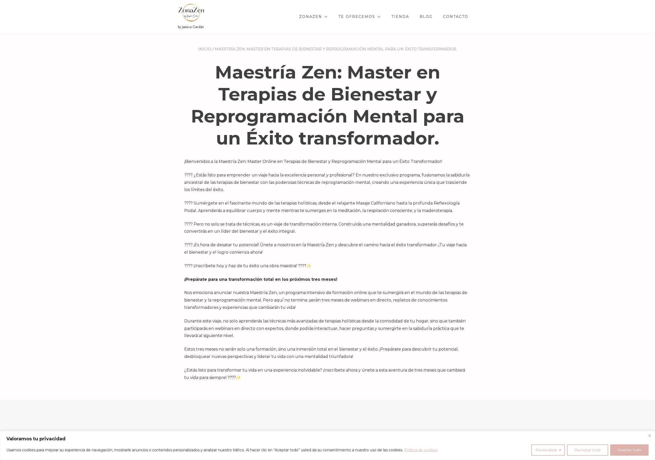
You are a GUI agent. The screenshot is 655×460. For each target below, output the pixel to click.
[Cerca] (650, 435)
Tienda (400, 16)
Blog (426, 16)
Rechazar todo (587, 450)
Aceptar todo (629, 450)
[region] (327, 445)
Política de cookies (421, 450)
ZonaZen (310, 16)
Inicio (204, 49)
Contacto (455, 16)
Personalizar (546, 450)
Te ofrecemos (357, 16)
